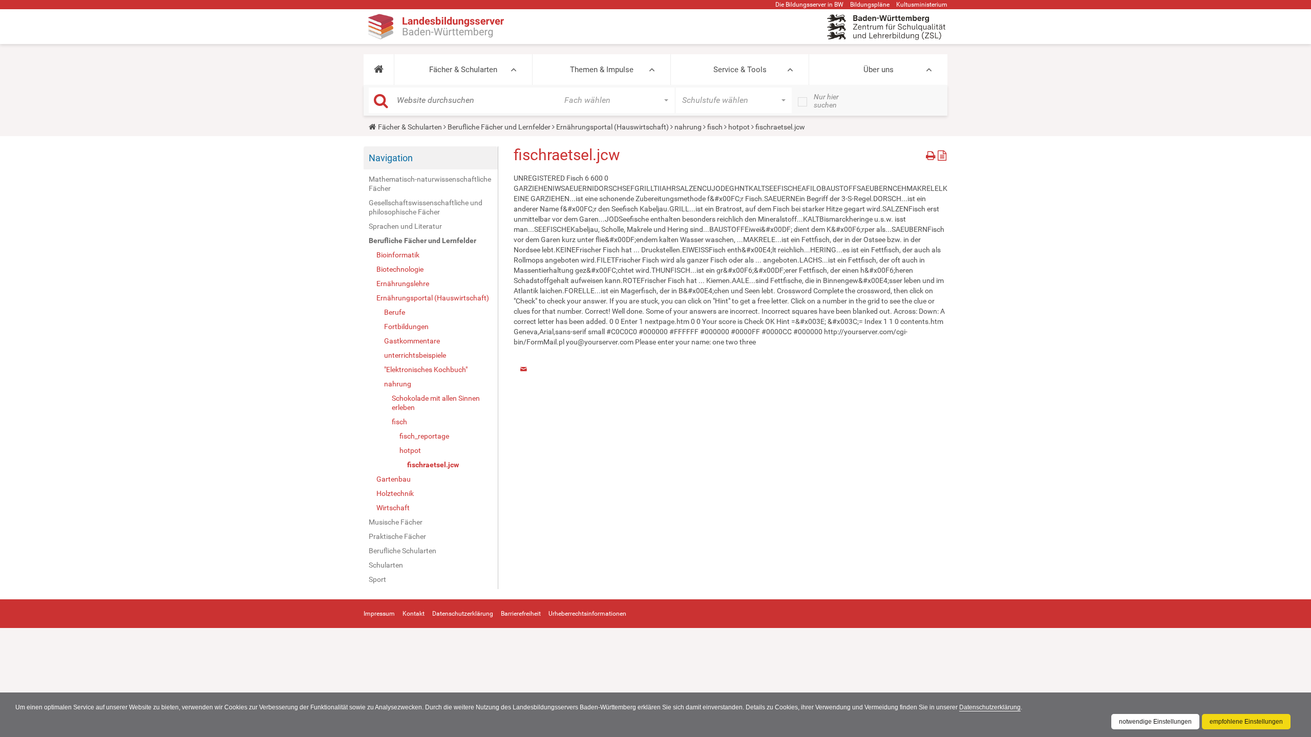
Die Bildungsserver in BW (809, 4)
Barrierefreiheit (521, 613)
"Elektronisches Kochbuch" (426, 369)
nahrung (688, 127)
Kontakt (414, 613)
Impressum (379, 613)
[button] (379, 69)
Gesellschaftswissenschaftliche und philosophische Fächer (425, 207)
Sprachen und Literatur (405, 226)
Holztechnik (395, 493)
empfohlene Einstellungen (1246, 721)
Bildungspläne (870, 4)
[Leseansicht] (942, 154)
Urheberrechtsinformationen (587, 613)
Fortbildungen (406, 326)
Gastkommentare (412, 341)
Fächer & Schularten (463, 69)
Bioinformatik (397, 255)
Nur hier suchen (826, 101)
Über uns (878, 69)
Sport (377, 579)
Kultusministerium (921, 4)
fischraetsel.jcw (433, 465)
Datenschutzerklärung (990, 707)
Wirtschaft (393, 508)
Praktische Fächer (397, 536)
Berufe (394, 312)
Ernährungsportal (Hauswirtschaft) (612, 127)
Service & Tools (740, 69)
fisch (715, 127)
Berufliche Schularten (402, 551)
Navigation (391, 158)
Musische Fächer (395, 522)
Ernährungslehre (402, 283)
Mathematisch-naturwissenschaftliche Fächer (430, 183)
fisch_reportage (424, 436)
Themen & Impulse (601, 69)
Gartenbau (393, 479)
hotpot (739, 127)
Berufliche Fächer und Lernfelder (499, 127)
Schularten (386, 565)
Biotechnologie (400, 269)
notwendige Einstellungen (1155, 721)
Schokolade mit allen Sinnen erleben (436, 402)
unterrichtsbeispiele (415, 355)
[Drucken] (932, 154)
